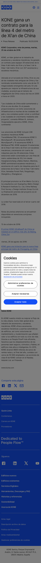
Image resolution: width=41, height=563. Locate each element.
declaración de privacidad (13, 277)
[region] (20, 281)
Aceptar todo (20, 302)
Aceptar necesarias (20, 294)
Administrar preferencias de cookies (20, 284)
